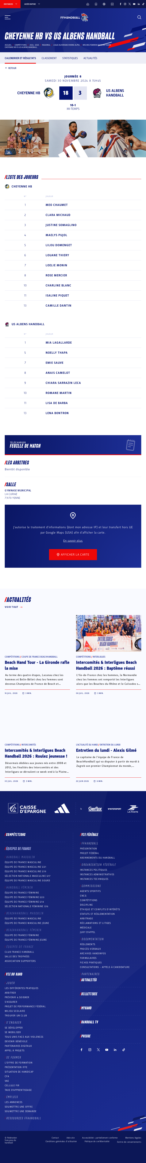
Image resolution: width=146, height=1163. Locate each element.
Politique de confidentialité (97, 1141)
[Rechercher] (139, 17)
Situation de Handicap (19, 1071)
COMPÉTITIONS (88, 900)
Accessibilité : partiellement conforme (100, 1138)
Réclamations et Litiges (95, 923)
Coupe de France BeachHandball (39, 656)
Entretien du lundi (110, 744)
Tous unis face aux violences (24, 1037)
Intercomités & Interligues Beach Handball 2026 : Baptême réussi (106, 665)
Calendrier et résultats (20, 58)
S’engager (13, 1022)
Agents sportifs (90, 891)
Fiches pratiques (91, 962)
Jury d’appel (87, 932)
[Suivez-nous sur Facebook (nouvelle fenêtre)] (120, 4)
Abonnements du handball (97, 857)
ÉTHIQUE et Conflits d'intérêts (100, 909)
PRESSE (85, 1036)
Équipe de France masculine (23, 862)
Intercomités (28, 744)
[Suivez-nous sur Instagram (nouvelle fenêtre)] (125, 4)
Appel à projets (15, 1050)
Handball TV (89, 1022)
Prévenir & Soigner (17, 997)
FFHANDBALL (90, 843)
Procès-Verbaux (90, 949)
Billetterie (89, 994)
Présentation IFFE (16, 1067)
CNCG (83, 895)
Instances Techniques (94, 879)
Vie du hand (14, 974)
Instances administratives (97, 874)
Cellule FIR (12, 1085)
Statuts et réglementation (97, 914)
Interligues (99, 656)
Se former (13, 1057)
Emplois (12, 1097)
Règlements (87, 944)
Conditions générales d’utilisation (61, 1141)
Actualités (90, 58)
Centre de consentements (129, 1142)
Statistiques (70, 58)
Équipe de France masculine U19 (25, 871)
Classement (49, 58)
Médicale (86, 927)
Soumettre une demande (20, 1111)
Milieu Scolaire (15, 1011)
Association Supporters (20, 961)
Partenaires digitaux (18, 1046)
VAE (7, 1081)
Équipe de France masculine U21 (25, 867)
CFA (7, 1076)
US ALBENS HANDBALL (115, 93)
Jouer (10, 983)
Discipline (86, 905)
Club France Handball (19, 952)
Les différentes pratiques (21, 988)
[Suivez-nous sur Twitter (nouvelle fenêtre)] (130, 4)
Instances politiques (93, 870)
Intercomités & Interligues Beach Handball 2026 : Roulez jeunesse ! (36, 753)
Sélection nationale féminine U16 (26, 906)
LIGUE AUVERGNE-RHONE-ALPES (66, 45)
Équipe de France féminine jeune (26, 939)
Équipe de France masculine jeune (27, 923)
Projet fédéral (89, 853)
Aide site (71, 1138)
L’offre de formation (19, 1062)
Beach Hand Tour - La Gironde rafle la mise (37, 665)
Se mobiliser (13, 1032)
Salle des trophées (17, 956)
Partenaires (91, 974)
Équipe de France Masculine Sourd (27, 880)
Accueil (8, 45)
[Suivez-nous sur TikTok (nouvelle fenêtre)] (143, 4)
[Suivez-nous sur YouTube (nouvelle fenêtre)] (134, 4)
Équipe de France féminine (22, 892)
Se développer (14, 1027)
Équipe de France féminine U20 (24, 897)
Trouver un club (16, 1015)
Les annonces (13, 1102)
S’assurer (11, 1002)
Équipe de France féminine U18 (24, 902)
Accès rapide (30, 4)
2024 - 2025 (34, 45)
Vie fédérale (89, 835)
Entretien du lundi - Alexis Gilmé (106, 750)
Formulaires (88, 958)
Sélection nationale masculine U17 (28, 876)
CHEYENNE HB (28, 93)
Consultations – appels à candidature (105, 967)
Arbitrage (86, 918)
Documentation (93, 939)
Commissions (91, 886)
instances (8, 4)
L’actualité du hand (87, 744)
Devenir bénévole (16, 1041)
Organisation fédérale (99, 864)
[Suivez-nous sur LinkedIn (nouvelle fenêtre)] (139, 4)
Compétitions (21, 45)
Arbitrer (10, 992)
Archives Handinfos (93, 953)
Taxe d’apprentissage (18, 1090)
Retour (12, 68)
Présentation (88, 848)
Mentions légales (133, 1138)
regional (46, 45)
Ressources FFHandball (23, 1118)
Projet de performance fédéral (25, 1006)
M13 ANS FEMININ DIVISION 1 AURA (97, 45)
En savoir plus (73, 541)
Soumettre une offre (19, 1106)
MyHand (86, 1008)
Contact (55, 1138)
